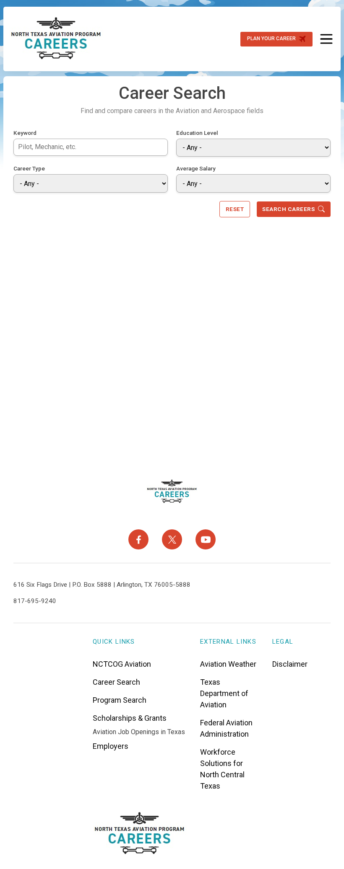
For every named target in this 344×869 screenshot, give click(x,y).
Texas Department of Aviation (224, 693)
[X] (172, 539)
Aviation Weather (228, 664)
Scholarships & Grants (130, 718)
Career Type (29, 168)
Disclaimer (290, 664)
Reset (235, 209)
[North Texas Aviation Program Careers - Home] (172, 491)
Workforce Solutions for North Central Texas (222, 769)
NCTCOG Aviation (122, 664)
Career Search (116, 682)
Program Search (119, 700)
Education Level (197, 132)
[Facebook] (138, 539)
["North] (56, 38)
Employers (110, 746)
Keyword (24, 132)
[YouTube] (205, 539)
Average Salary (196, 168)
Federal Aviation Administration (226, 728)
